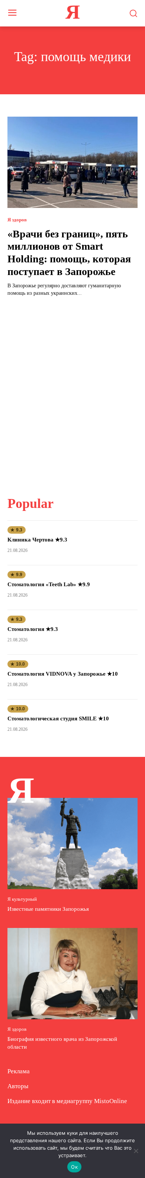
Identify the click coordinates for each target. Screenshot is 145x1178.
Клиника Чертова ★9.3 (37, 540)
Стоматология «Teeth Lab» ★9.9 (48, 584)
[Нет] (135, 1151)
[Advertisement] (72, 391)
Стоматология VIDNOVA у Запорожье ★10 (62, 674)
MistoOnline (110, 1101)
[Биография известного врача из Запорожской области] (72, 973)
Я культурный (22, 899)
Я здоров (17, 219)
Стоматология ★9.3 (32, 629)
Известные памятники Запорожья (48, 909)
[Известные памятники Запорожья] (72, 843)
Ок (74, 1167)
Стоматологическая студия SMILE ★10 (58, 718)
